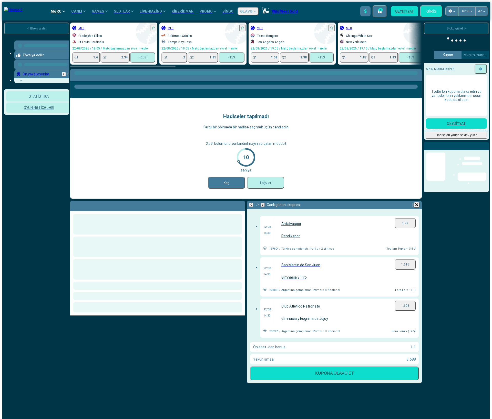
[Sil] (417, 205)
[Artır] (365, 11)
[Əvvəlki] (64, 74)
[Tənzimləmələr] (481, 69)
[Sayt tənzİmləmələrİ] (451, 11)
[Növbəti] (263, 205)
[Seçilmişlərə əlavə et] (153, 28)
